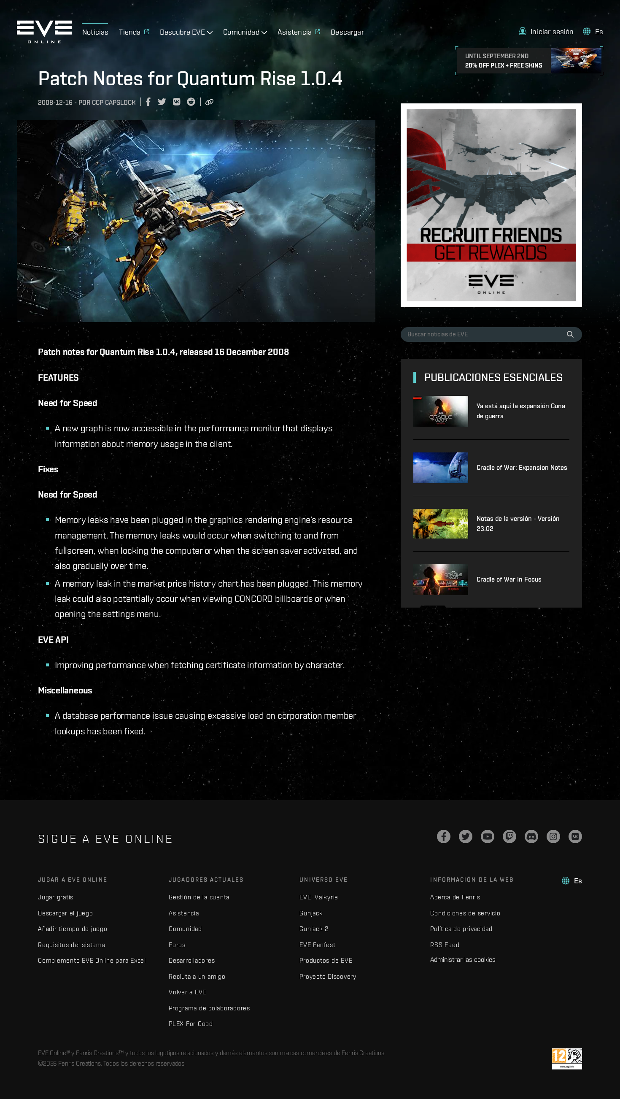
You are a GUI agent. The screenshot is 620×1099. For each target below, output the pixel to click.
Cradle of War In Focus (509, 579)
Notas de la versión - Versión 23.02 (518, 523)
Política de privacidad (461, 928)
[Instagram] (553, 836)
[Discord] (531, 836)
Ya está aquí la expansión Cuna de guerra (521, 411)
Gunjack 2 (314, 928)
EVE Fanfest (317, 944)
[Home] (44, 41)
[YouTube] (487, 836)
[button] (546, 31)
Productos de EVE (325, 960)
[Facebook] (443, 836)
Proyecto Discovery (327, 976)
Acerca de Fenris (455, 897)
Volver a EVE (187, 992)
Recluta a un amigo (197, 976)
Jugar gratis (55, 897)
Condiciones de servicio (465, 913)
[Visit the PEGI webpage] (567, 1058)
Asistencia (184, 913)
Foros (177, 944)
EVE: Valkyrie (318, 897)
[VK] (575, 836)
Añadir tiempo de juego (73, 928)
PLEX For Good (191, 1023)
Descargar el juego (65, 913)
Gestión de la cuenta (199, 897)
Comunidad (185, 928)
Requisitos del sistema (71, 944)
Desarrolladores (192, 960)
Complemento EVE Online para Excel (92, 960)
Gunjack (311, 913)
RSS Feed (444, 944)
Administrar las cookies (463, 959)
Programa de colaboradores (209, 1008)
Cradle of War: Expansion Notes (522, 467)
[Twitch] (509, 836)
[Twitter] (465, 836)
